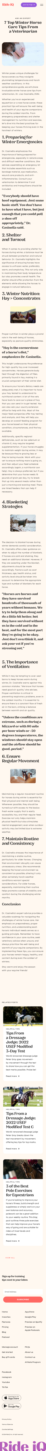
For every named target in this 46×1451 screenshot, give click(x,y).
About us (29, 1352)
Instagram (7, 1377)
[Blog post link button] (23, 1016)
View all (10, 1258)
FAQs (27, 1347)
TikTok (5, 1387)
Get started (7, 1352)
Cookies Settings (7, 1429)
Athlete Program (33, 1362)
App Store (29, 1312)
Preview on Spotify (33, 1322)
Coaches (6, 1317)
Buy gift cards (8, 1357)
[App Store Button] (11, 1398)
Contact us (30, 1357)
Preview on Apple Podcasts (32, 1328)
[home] (8, 5)
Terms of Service (7, 1424)
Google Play (30, 1317)
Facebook (6, 1372)
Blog (4, 1332)
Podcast (6, 1337)
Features (6, 1322)
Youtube (6, 1382)
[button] (41, 5)
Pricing (5, 1327)
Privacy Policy (6, 1419)
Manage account (10, 1347)
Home (5, 1312)
